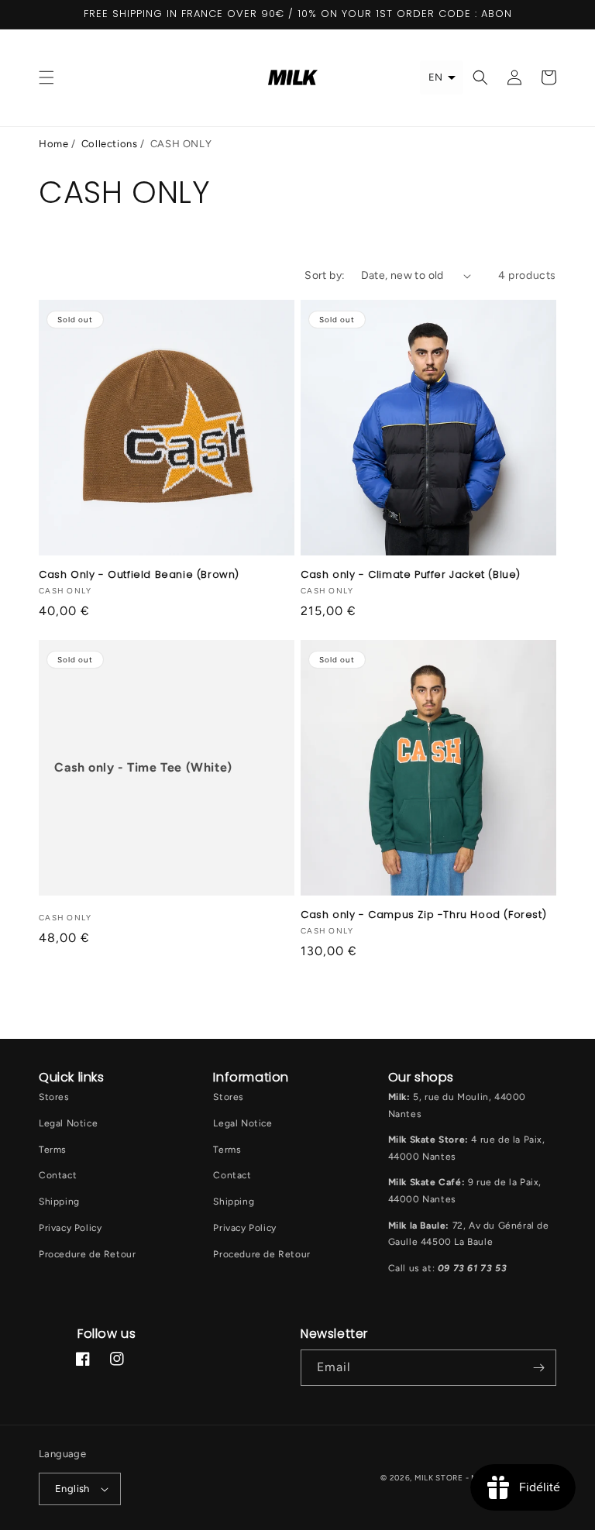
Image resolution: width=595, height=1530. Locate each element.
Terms (53, 1149)
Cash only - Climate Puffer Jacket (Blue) (411, 575)
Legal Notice (68, 1123)
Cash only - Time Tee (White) (143, 767)
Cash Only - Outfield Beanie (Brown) (139, 575)
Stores (54, 1097)
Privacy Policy (70, 1227)
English (72, 1488)
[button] (46, 77)
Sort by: (324, 275)
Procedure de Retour (87, 1254)
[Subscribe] (538, 1367)
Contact (58, 1175)
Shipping (59, 1201)
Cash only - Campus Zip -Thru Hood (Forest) (423, 915)
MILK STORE (440, 1478)
